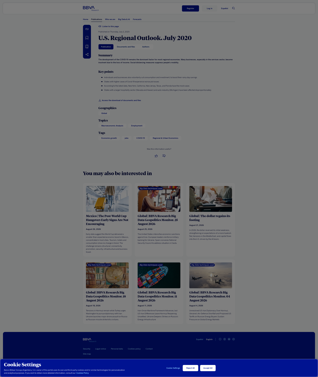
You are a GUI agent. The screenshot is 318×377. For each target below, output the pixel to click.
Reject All (190, 368)
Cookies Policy (82, 373)
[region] (159, 368)
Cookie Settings (173, 368)
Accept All (207, 368)
